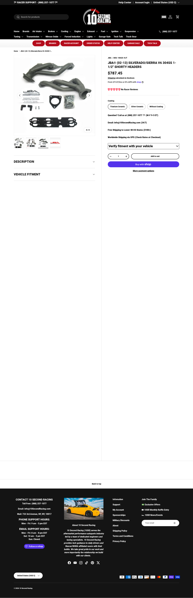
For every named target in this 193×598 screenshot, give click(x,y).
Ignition (114, 31)
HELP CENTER (114, 43)
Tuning (17, 36)
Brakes (51, 31)
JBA (109, 58)
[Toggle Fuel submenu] (107, 31)
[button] (163, 17)
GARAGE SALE (133, 43)
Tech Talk (118, 36)
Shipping (111, 78)
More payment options (143, 171)
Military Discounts (121, 520)
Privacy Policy (119, 541)
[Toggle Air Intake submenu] (43, 31)
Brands (26, 31)
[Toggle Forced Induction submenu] (82, 36)
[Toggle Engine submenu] (83, 31)
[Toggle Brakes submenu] (56, 31)
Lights (90, 36)
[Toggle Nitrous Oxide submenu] (60, 36)
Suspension (130, 31)
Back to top (96, 484)
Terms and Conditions (123, 536)
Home (16, 31)
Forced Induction (72, 36)
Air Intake (37, 31)
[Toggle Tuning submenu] (22, 36)
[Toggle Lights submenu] (94, 36)
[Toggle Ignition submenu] (120, 31)
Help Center (125, 2)
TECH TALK (152, 43)
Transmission (33, 36)
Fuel (103, 31)
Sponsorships (119, 515)
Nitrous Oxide (52, 36)
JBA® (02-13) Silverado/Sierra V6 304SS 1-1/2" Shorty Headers (36, 51)
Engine (77, 31)
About (115, 525)
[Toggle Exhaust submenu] (96, 31)
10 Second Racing (25, 588)
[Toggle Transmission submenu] (41, 36)
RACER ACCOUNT (71, 43)
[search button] (17, 17)
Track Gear (131, 36)
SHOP (38, 43)
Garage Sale (105, 36)
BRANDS (52, 43)
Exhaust (91, 31)
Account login (142, 2)
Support (116, 504)
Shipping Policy (120, 531)
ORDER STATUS (93, 43)
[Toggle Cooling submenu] (70, 31)
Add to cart (155, 156)
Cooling (64, 31)
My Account (118, 510)
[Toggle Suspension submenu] (137, 31)
